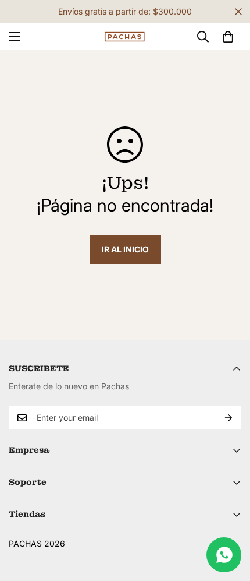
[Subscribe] (228, 417)
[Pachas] (125, 37)
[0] (228, 36)
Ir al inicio (125, 249)
